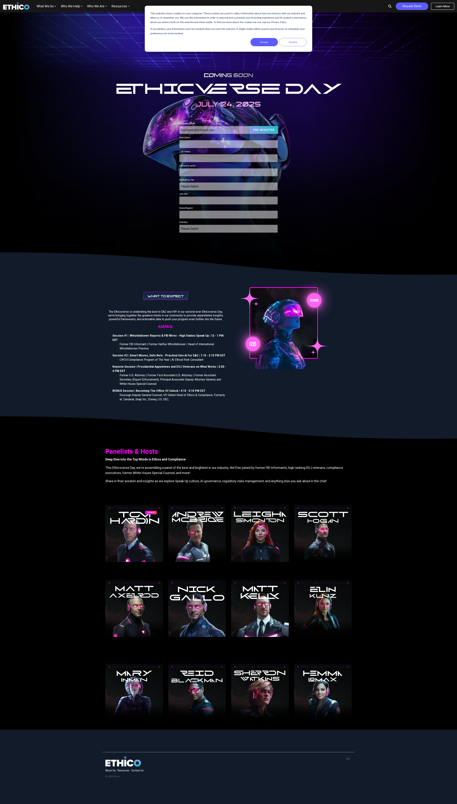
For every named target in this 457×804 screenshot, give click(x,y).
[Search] (390, 6)
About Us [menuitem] (110, 770)
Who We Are (95, 6)
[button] (348, 758)
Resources (119, 6)
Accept (264, 42)
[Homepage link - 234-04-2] (123, 765)
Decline (293, 42)
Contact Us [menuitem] (137, 770)
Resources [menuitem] (123, 770)
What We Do (45, 6)
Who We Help (70, 6)
